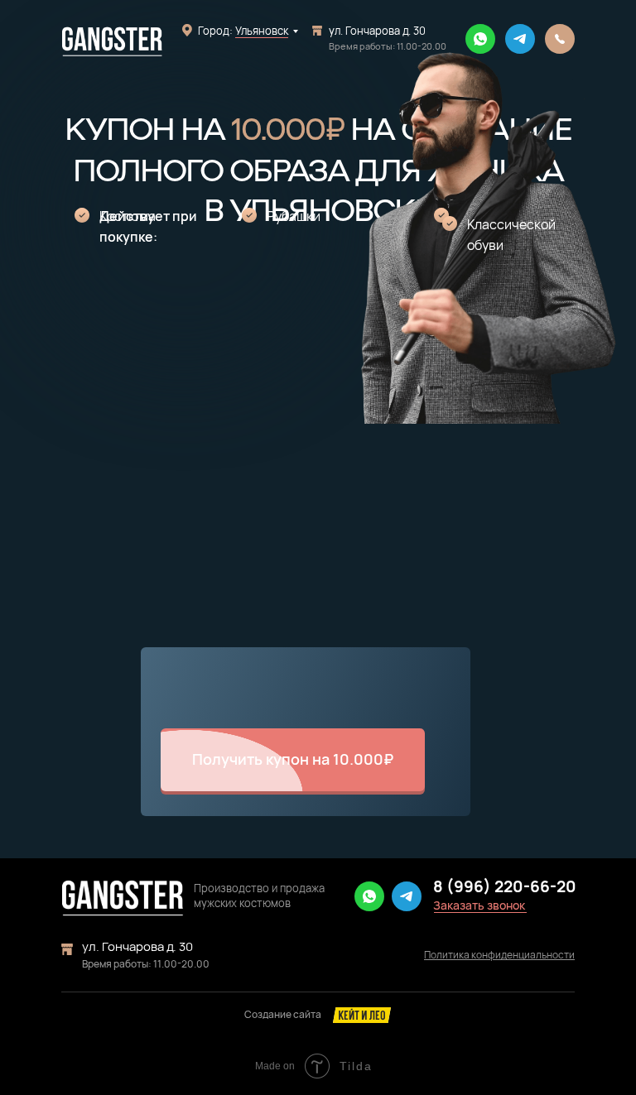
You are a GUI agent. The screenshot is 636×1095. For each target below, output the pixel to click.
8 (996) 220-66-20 (504, 886)
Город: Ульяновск (243, 30)
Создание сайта (282, 1014)
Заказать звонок (479, 905)
